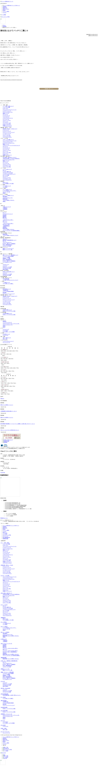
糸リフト (4, 170)
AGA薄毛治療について (7, 313)
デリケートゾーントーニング (9, 132)
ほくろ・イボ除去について (8, 195)
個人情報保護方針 (6, 537)
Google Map (2, 472)
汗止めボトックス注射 (7, 266)
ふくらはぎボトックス (7, 262)
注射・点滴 (5, 338)
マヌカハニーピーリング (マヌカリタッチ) (11, 145)
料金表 (4, 10)
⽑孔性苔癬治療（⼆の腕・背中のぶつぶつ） (12, 695)
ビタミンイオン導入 (7, 124)
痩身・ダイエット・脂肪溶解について (10, 255)
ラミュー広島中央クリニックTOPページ (11, 525)
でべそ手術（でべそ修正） (8, 283)
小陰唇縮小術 (5, 290)
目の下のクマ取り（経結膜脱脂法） (10, 651)
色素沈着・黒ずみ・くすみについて (10, 128)
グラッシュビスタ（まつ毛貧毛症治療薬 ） (11, 230)
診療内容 (4, 6)
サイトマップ (5, 536)
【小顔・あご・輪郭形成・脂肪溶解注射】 (9, 660)
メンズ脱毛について (7, 185)
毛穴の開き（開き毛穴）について (9, 157)
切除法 (4, 193)
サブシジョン (5, 153)
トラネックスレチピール (8, 118)
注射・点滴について (7, 337)
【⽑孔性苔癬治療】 (4, 693)
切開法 (4, 201)
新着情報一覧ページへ (49, 88)
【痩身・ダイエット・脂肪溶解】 (7, 672)
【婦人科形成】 (3, 700)
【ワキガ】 (2, 681)
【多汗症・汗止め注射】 (5, 688)
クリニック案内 (6, 11)
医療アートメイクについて (8, 248)
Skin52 (4, 327)
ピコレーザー (5, 108)
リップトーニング (6, 134)
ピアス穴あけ (5, 330)
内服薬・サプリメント (7, 125)
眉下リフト (5, 221)
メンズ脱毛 (5, 187)
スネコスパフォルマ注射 (8, 172)
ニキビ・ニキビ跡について (8, 139)
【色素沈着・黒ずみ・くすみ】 (6, 565)
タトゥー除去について (7, 189)
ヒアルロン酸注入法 (7, 171)
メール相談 (5, 533)
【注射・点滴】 (3, 728)
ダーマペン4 (5, 114)
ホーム (4, 25)
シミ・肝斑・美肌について (8, 106)
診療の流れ (5, 7)
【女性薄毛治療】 (4, 707)
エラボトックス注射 (7, 246)
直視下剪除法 (5, 269)
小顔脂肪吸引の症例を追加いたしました (8, 411)
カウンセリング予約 (7, 535)
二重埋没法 (5, 640)
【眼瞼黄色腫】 (3, 657)
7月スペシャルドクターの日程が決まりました (9, 430)
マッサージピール (6, 115)
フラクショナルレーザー (8, 112)
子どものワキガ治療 (7, 268)
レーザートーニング (7, 110)
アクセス (4, 12)
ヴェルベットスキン (7, 120)
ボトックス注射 (6, 175)
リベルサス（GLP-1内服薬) (8, 256)
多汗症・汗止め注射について (9, 271)
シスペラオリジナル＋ (7, 126)
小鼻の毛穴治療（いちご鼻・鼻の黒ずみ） (11, 158)
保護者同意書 (5, 538)
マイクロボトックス (7, 122)
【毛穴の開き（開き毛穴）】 (6, 593)
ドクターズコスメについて (8, 341)
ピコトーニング (6, 129)
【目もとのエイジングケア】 (6, 643)
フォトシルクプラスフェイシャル (9, 109)
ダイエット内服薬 (6, 257)
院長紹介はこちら (4, 518)
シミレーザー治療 (6, 107)
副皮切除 (4, 292)
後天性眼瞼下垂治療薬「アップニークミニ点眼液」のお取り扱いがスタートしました (17, 423)
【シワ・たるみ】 (4, 604)
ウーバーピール (6, 119)
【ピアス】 (2, 720)
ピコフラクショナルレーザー (9, 143)
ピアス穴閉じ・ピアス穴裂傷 (9, 331)
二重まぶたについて (7, 206)
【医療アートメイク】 (5, 668)
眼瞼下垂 (4, 217)
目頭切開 (4, 215)
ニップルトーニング (7, 133)
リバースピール (6, 116)
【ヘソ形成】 (3, 697)
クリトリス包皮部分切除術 (8, 291)
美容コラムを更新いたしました (6, 404)
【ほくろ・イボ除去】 (5, 632)
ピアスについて (6, 329)
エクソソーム (5, 121)
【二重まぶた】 (3, 639)
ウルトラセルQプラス (7, 179)
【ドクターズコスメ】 (5, 731)
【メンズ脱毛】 (3, 622)
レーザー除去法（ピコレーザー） (9, 190)
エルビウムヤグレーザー (8, 197)
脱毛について (5, 182)
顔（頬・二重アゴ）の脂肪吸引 (9, 243)
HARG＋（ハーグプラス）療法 (9, 311)
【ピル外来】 (3, 725)
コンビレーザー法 (6, 191)
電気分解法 (5, 196)
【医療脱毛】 (3, 617)
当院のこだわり (6, 9)
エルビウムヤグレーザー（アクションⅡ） (11, 323)
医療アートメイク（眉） (8, 249)
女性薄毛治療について (7, 309)
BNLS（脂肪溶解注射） (7, 244)
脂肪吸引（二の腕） (7, 258)
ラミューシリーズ (6, 342)
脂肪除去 (4, 216)
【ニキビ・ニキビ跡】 (5, 575)
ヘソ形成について (6, 282)
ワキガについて (6, 264)
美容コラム (5, 532)
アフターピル (5, 335)
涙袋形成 (4, 227)
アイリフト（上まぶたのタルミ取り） (10, 648)
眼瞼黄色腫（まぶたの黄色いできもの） (11, 635)
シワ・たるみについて (7, 169)
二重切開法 (5, 209)
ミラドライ (5, 265)
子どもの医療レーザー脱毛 (8, 183)
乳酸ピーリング (6, 113)
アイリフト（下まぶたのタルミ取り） (10, 650)
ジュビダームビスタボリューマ (9, 174)
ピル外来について (6, 334)
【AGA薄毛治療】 (4, 710)
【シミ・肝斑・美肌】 (5, 542)
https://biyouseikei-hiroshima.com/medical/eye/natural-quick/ (11, 79)
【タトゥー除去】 (4, 626)
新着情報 (4, 26)
